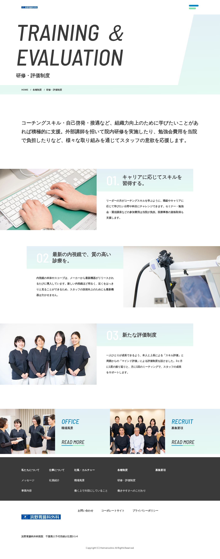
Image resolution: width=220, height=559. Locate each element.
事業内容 (26, 490)
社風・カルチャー (84, 470)
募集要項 (160, 470)
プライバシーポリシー (145, 510)
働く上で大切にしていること (91, 490)
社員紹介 (54, 480)
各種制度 (37, 89)
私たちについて (30, 470)
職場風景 (79, 480)
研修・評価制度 (126, 480)
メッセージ (27, 480)
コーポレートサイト (112, 510)
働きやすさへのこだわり (131, 490)
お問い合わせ (85, 510)
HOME (25, 89)
